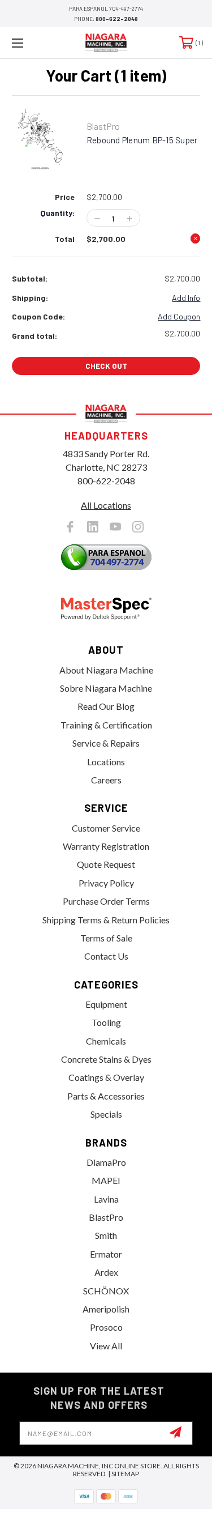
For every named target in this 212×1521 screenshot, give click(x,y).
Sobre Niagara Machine (106, 688)
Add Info (186, 298)
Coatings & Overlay (106, 1077)
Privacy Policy (106, 882)
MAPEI (106, 1180)
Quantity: (57, 213)
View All (106, 1345)
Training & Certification (106, 724)
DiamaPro (106, 1162)
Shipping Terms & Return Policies (106, 919)
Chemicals (106, 1041)
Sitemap (125, 1473)
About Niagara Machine (106, 669)
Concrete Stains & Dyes (106, 1059)
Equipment (106, 1004)
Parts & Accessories (106, 1095)
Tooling (106, 1022)
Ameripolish (106, 1308)
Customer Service (106, 828)
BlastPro (106, 1217)
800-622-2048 (117, 18)
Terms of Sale (106, 937)
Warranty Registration (106, 846)
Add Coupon (179, 316)
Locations (106, 761)
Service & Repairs (106, 743)
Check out (106, 365)
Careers (106, 779)
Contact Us (106, 956)
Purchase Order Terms (106, 901)
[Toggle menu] (31, 42)
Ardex (106, 1272)
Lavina (106, 1199)
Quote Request (106, 864)
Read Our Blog (106, 706)
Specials (106, 1114)
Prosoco (106, 1327)
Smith (106, 1235)
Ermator (106, 1254)
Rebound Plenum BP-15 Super (142, 140)
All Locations (106, 505)
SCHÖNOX (106, 1290)
